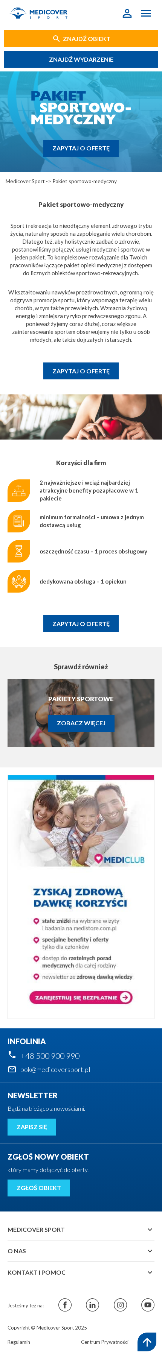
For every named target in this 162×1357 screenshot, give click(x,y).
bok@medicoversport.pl (55, 1069)
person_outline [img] (127, 13)
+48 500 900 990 (49, 1055)
